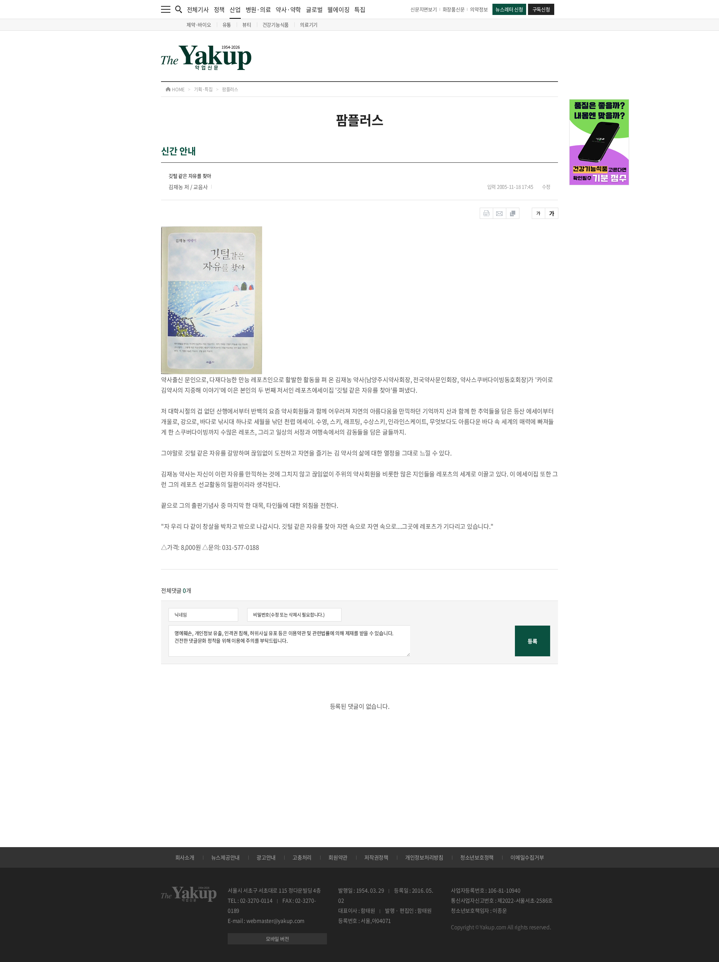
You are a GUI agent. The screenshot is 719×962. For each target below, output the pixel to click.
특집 (359, 9)
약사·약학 (288, 9)
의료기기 (309, 24)
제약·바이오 (198, 24)
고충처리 (302, 857)
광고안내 (266, 857)
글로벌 (314, 9)
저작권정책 (376, 857)
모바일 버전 (277, 938)
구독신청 (541, 9)
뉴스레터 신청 (509, 9)
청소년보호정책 (477, 857)
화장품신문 (454, 9)
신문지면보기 (423, 9)
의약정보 (479, 9)
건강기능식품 (276, 24)
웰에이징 (338, 9)
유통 (226, 24)
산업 (235, 9)
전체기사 (198, 9)
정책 (219, 9)
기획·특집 (203, 89)
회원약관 (338, 857)
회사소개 (184, 857)
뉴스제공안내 (225, 857)
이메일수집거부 (527, 857)
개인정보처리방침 (424, 857)
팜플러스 (230, 89)
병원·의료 (258, 9)
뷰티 (246, 24)
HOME (178, 89)
